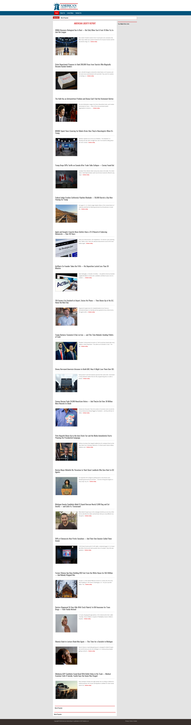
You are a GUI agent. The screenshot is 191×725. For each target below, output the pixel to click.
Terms (131, 721)
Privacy (127, 721)
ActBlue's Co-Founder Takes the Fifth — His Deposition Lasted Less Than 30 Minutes (82, 267)
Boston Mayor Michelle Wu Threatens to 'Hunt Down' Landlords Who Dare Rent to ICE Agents (84, 471)
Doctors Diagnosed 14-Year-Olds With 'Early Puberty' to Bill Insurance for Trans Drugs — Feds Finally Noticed (82, 608)
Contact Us (78, 13)
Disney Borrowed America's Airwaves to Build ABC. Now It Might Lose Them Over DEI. (84, 369)
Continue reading (93, 41)
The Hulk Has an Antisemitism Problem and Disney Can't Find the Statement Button (84, 98)
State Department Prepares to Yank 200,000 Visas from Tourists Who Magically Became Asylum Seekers (83, 65)
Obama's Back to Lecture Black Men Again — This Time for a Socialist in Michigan (84, 641)
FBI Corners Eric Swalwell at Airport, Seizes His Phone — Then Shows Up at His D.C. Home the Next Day (84, 301)
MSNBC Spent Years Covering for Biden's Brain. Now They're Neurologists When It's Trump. (84, 132)
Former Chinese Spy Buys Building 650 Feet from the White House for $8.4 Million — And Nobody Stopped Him (84, 574)
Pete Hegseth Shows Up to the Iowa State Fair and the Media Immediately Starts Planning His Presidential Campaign (83, 436)
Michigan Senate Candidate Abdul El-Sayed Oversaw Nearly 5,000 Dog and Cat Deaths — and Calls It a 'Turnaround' (82, 505)
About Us (62, 13)
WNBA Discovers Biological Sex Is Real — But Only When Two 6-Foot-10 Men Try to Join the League (84, 31)
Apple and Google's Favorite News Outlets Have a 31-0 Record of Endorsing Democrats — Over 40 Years (81, 232)
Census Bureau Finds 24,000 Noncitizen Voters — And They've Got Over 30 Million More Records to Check (84, 402)
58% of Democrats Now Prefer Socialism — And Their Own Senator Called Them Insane (83, 539)
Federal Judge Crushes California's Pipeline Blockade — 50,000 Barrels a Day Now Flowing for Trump (84, 198)
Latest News (70, 13)
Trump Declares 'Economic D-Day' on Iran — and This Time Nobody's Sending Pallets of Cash (84, 335)
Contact (135, 721)
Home (56, 13)
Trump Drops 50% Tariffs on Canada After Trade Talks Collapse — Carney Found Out (84, 165)
